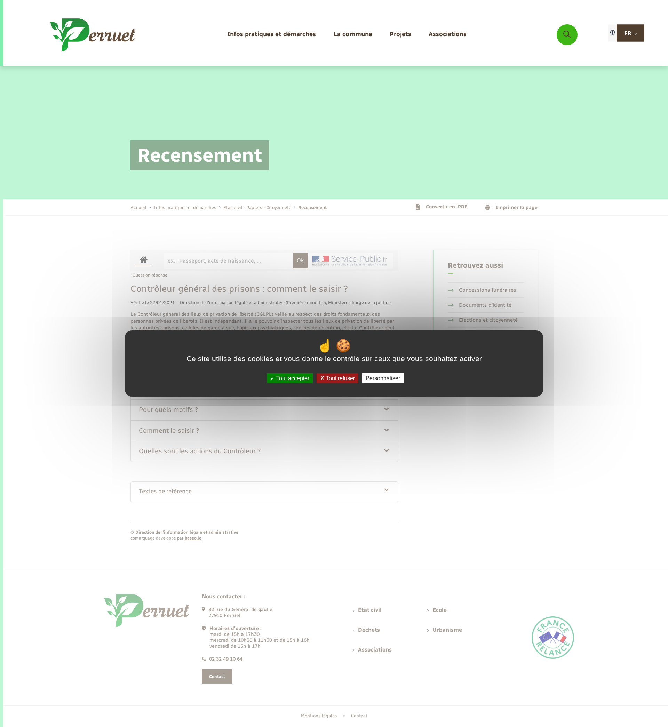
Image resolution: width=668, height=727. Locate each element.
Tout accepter (292, 378)
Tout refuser (340, 378)
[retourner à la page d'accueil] (93, 34)
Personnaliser (383, 378)
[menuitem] (271, 34)
